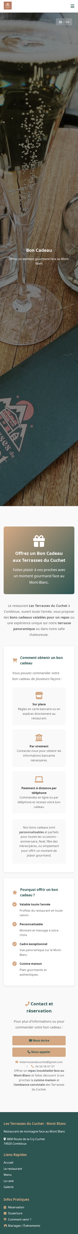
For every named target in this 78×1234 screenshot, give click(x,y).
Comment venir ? (19, 1219)
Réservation (15, 1207)
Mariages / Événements (23, 1226)
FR (60, 22)
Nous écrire (40, 1040)
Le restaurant (13, 1169)
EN (67, 22)
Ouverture (14, 1213)
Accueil (8, 1163)
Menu (8, 1175)
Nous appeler (40, 1052)
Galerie (8, 1187)
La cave (9, 1181)
